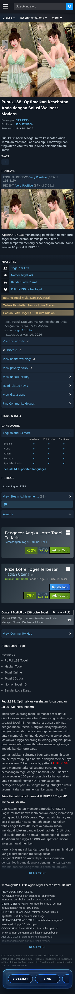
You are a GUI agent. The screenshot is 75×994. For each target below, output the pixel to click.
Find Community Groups (19, 403)
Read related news (15, 385)
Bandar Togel (37, 579)
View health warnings (17, 359)
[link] (37, 550)
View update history (16, 376)
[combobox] (40, 6)
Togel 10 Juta (23, 330)
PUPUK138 (22, 120)
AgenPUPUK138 (13, 234)
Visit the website (14, 341)
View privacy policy (16, 368)
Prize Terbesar (58, 579)
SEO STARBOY (24, 124)
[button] (9, 17)
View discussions (14, 394)
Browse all (61, 612)
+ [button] (5, 162)
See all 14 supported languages (25, 469)
